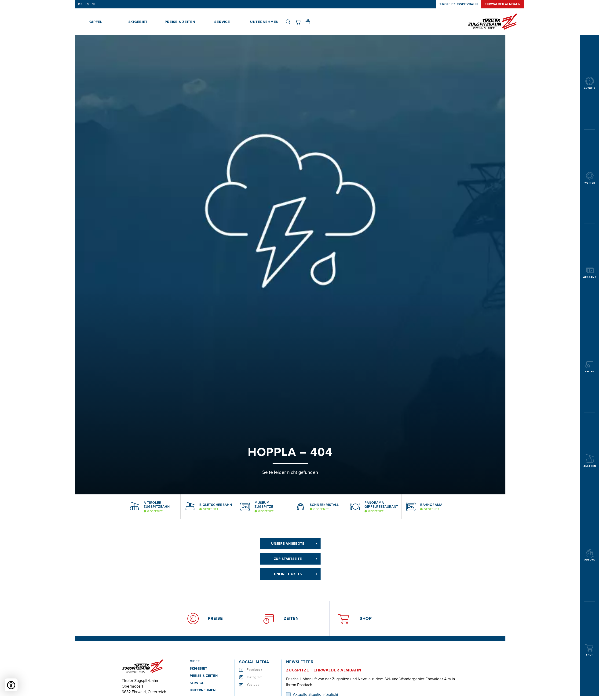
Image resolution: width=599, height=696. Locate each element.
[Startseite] (492, 22)
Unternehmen (264, 21)
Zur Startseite (288, 558)
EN (87, 4)
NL (94, 4)
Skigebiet (138, 21)
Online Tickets (288, 574)
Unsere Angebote (287, 543)
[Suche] (290, 21)
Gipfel (95, 21)
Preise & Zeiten (180, 21)
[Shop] (300, 21)
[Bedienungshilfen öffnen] (11, 684)
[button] (118, 506)
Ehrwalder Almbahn (503, 4)
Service (222, 21)
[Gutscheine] (310, 21)
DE (80, 4)
